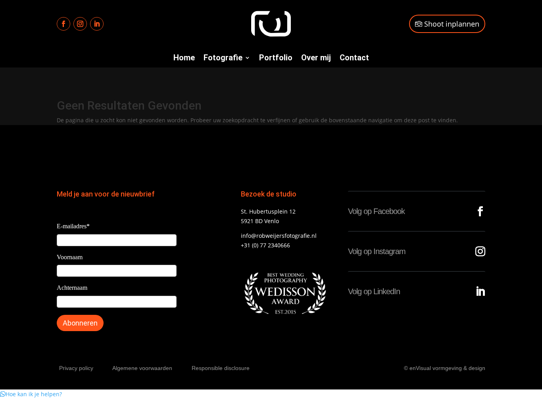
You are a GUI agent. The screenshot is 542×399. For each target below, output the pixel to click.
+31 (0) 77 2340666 (265, 245)
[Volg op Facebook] (63, 24)
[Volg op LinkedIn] (97, 24)
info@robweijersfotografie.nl (279, 235)
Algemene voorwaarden (142, 368)
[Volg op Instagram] (80, 24)
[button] (31, 394)
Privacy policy (76, 368)
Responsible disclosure (221, 368)
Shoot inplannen (451, 24)
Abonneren (80, 323)
